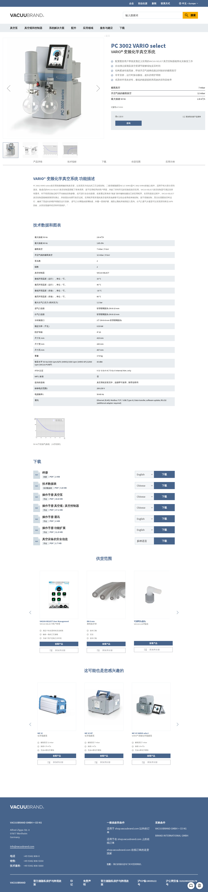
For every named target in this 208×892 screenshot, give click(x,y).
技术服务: (15, 865)
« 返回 (107, 35)
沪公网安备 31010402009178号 (181, 882)
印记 (71, 882)
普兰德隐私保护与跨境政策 (47, 882)
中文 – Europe (189, 3)
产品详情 (37, 161)
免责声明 (87, 882)
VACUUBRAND (17, 882)
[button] (8, 88)
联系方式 (165, 3)
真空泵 (14, 28)
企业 (131, 3)
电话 (12, 856)
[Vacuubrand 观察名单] (199, 885)
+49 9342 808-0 (32, 856)
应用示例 (170, 161)
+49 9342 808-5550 (33, 860)
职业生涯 (142, 3)
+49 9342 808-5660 (33, 865)
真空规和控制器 (33, 28)
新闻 (154, 3)
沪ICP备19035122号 (147, 882)
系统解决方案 (56, 28)
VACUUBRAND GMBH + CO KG (170, 828)
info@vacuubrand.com (22, 846)
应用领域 (88, 28)
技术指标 (72, 161)
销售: (13, 860)
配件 (73, 28)
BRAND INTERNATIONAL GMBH (171, 835)
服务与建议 (106, 28)
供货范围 (136, 161)
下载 (122, 28)
